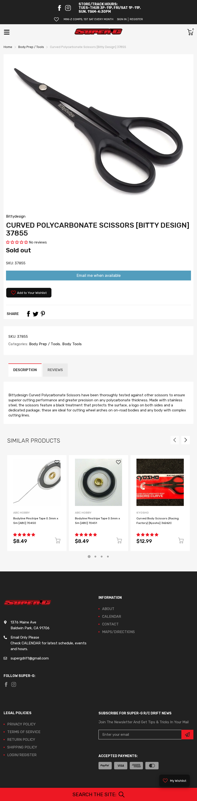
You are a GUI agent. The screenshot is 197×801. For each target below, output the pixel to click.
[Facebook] (59, 8)
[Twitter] (35, 314)
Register (136, 19)
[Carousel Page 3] (101, 556)
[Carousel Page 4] (107, 556)
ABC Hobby (21, 512)
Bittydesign (15, 216)
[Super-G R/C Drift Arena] (98, 32)
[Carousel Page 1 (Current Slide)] (89, 556)
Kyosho (142, 512)
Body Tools (71, 344)
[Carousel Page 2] (95, 556)
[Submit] (187, 734)
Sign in (122, 19)
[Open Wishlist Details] (56, 19)
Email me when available (99, 275)
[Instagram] (68, 8)
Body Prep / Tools (44, 344)
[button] (17, 242)
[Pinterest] (43, 314)
